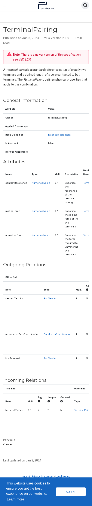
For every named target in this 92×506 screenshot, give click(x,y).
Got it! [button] (71, 491)
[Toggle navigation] (4, 5)
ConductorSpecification (57, 334)
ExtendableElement (59, 134)
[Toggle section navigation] (5, 17)
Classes (7, 444)
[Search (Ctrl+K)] (85, 5)
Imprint (26, 476)
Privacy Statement (42, 476)
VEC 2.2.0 (25, 59)
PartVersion (50, 298)
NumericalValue (41, 183)
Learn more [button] (15, 499)
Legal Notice (62, 476)
